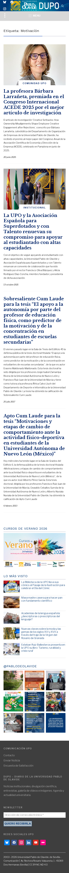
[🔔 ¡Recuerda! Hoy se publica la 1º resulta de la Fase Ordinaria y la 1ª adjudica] (55, 701)
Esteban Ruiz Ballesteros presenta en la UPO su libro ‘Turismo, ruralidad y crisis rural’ (43, 647)
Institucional (34, 207)
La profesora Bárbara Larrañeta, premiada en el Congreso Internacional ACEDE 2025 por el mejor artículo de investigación (34, 101)
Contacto (9, 755)
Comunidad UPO (35, 83)
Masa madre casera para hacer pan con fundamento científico (41, 599)
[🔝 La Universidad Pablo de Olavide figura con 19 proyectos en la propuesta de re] (13, 723)
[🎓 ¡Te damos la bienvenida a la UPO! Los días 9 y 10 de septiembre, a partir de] (13, 701)
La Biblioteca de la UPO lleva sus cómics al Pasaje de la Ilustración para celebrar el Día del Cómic (43, 585)
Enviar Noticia (12, 760)
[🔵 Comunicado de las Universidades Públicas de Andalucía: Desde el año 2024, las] (55, 723)
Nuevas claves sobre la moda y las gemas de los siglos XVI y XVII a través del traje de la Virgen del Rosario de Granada (41, 633)
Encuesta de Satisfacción (18, 765)
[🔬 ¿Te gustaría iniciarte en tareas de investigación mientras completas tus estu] (34, 723)
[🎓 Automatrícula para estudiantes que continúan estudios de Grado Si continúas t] (34, 701)
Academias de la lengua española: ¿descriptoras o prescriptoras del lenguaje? (40, 616)
